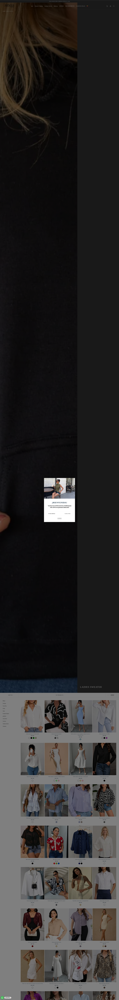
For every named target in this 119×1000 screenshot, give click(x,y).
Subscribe (68, 513)
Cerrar (59, 518)
